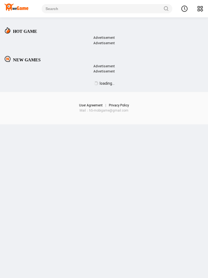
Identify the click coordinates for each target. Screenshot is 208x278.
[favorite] (184, 8)
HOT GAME (25, 31)
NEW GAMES (27, 60)
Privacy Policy (119, 105)
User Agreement (91, 105)
